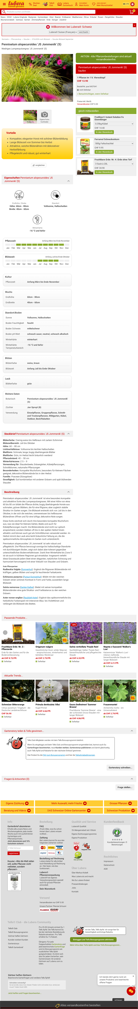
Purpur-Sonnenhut (32, 577)
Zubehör (62, 20)
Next (132, 632)
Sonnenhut (27, 569)
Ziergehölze (109, 17)
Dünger (55, 20)
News (3, 17)
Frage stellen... (125, 787)
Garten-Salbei (26, 587)
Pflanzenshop (16, 39)
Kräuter (93, 17)
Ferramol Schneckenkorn (107, 139)
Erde (48, 20)
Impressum (108, 861)
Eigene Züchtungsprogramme (84, 834)
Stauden (119, 17)
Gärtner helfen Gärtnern (18, 936)
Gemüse (19, 20)
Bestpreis (32, 17)
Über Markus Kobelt (80, 873)
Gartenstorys (13, 943)
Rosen (100, 17)
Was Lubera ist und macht (83, 876)
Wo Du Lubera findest (81, 880)
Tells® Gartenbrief (15, 947)
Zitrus (86, 17)
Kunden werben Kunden (18, 940)
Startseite (5, 39)
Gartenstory (57, 944)
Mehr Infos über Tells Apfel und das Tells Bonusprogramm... (95, 945)
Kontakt (75, 891)
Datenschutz (109, 865)
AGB (106, 869)
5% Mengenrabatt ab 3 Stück (84, 830)
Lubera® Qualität (79, 826)
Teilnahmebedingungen (85, 755)
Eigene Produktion (79, 838)
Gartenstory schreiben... (120, 767)
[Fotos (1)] (30, 116)
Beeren (58, 17)
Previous (5, 632)
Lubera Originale (20, 17)
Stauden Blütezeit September (62, 39)
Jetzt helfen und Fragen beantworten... (25, 993)
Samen (27, 20)
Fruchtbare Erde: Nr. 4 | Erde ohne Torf (113, 159)
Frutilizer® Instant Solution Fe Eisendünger (109, 118)
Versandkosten (83, 104)
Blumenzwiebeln (7, 20)
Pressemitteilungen (80, 884)
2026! (9, 17)
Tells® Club (12, 928)
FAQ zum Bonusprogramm (54, 755)
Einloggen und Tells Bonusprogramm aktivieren (93, 940)
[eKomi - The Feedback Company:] (117, 832)
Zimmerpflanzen (38, 20)
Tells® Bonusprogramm (18, 932)
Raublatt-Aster (30, 597)
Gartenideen (43, 17)
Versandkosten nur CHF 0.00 (52, 902)
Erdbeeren (66, 17)
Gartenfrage (59, 947)
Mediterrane (77, 17)
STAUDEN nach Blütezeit (41, 39)
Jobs (74, 888)
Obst (51, 17)
